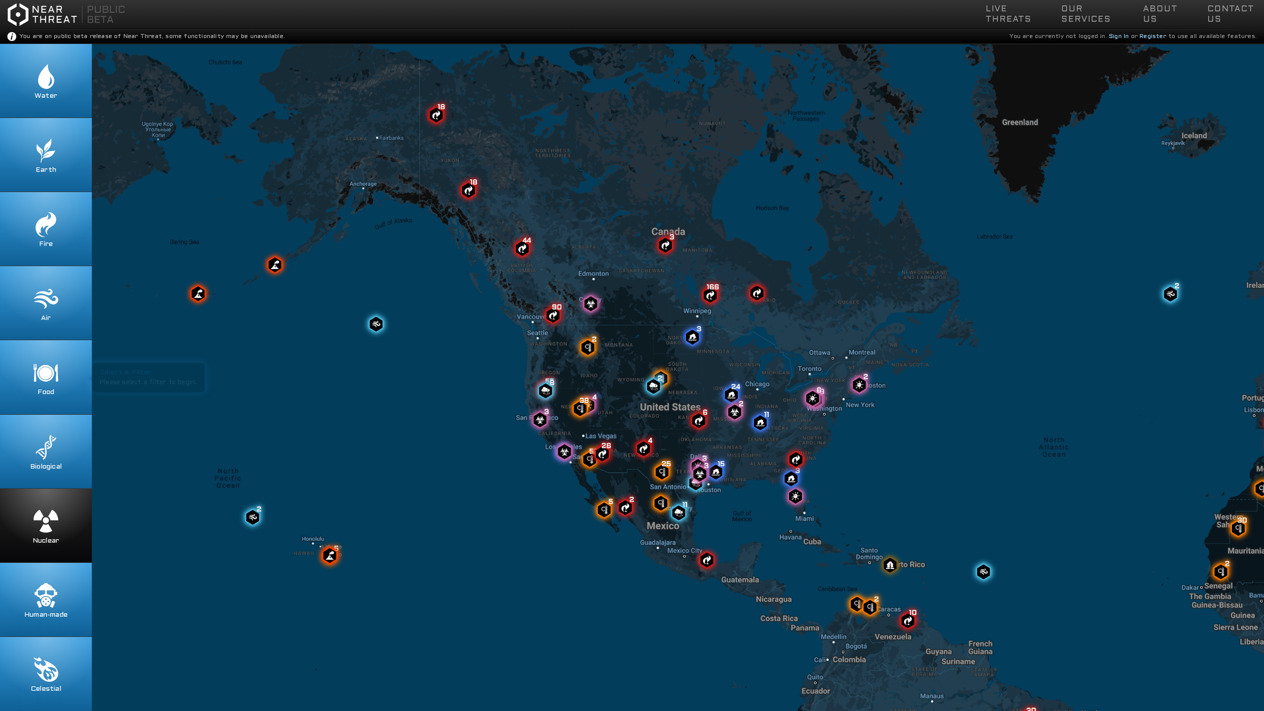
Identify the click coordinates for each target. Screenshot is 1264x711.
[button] (1016, 14)
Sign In (1119, 37)
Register (1153, 37)
